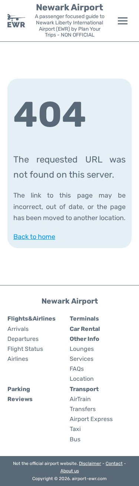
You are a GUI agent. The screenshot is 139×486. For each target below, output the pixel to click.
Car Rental (85, 328)
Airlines (17, 358)
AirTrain (80, 399)
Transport (84, 389)
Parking (18, 389)
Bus (75, 439)
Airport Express (91, 418)
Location (82, 378)
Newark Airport (69, 7)
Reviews (20, 399)
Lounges (82, 348)
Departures (23, 338)
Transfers (83, 409)
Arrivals (18, 328)
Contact (114, 463)
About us (69, 470)
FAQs (77, 368)
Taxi (75, 428)
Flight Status (25, 348)
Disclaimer (90, 463)
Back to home (34, 237)
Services (81, 358)
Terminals (84, 318)
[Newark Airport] (16, 20)
